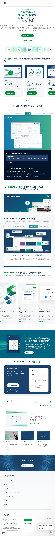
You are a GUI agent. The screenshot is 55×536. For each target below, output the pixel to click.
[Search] (44, 3)
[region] (18, 524)
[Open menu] (51, 3)
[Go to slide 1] (26, 100)
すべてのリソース (45, 405)
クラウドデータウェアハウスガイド (41, 401)
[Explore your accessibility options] (3, 532)
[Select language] (48, 3)
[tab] (5, 226)
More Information (28, 523)
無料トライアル (27, 35)
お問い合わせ (12, 390)
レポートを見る (29, 352)
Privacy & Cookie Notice (12, 529)
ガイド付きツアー (27, 40)
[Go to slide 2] (28, 100)
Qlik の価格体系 (13, 385)
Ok (28, 520)
